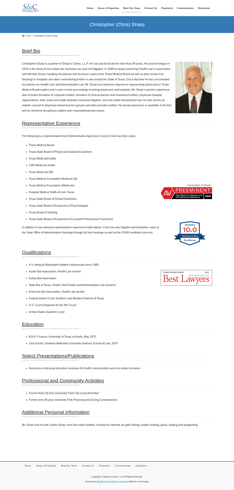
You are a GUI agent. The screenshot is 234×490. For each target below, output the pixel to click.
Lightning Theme (117, 481)
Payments (104, 465)
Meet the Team (69, 465)
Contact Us (88, 465)
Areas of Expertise (46, 465)
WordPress (102, 481)
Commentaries (123, 465)
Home (27, 465)
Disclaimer (141, 465)
